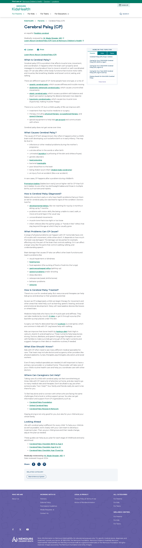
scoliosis (61, 324)
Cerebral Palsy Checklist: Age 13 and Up (46, 450)
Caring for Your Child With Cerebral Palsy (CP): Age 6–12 (101, 66)
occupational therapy (69, 114)
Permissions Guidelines (48, 506)
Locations (55, 1)
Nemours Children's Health (32, 1)
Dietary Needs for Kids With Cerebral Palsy (102, 77)
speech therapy (36, 116)
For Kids (116, 502)
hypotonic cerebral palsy (40, 99)
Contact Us (44, 513)
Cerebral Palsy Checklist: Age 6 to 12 (45, 447)
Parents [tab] (92, 53)
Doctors (47, 1)
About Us (15, 499)
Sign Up (125, 5)
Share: (27, 464)
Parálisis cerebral (41, 33)
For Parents (118, 499)
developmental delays (39, 206)
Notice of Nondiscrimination (85, 502)
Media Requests (46, 510)
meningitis (41, 163)
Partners (43, 499)
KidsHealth (29, 21)
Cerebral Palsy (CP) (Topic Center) (101, 57)
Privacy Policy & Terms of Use (85, 499)
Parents (41, 21)
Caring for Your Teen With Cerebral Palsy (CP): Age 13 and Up (101, 71)
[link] (62, 14)
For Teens (117, 506)
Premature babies (32, 184)
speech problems (37, 272)
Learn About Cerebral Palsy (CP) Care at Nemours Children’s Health (54, 41)
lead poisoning (35, 160)
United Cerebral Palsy (38, 406)
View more (102, 82)
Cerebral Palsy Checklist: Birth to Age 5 (46, 444)
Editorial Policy (45, 502)
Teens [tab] (112, 53)
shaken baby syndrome (61, 170)
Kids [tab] (102, 53)
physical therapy (52, 114)
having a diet (61, 332)
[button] (29, 50)
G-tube (52, 316)
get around (60, 120)
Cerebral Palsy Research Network (44, 409)
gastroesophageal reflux (40, 268)
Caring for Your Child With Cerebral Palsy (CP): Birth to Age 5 (101, 61)
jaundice (42, 154)
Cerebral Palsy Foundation (40, 402)
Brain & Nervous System (36, 476)
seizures (33, 285)
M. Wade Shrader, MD (53, 38)
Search (126, 14)
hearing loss (34, 262)
